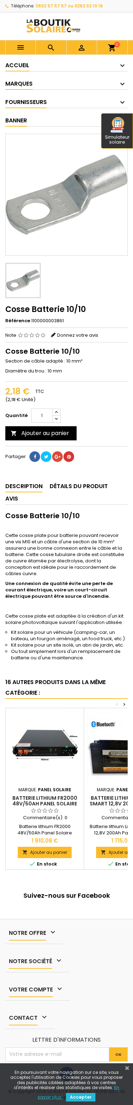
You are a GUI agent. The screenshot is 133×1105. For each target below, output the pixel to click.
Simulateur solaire (117, 139)
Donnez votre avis (77, 335)
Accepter (81, 1097)
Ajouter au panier (40, 433)
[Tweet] (46, 456)
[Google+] (57, 456)
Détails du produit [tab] (79, 486)
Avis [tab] (11, 498)
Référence (17, 321)
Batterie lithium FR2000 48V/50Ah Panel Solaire (44, 800)
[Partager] (34, 456)
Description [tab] (24, 486)
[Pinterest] (68, 456)
